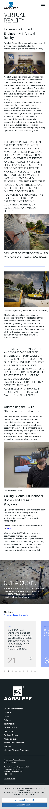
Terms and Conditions (14, 742)
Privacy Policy (9, 779)
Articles (7, 720)
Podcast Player (11, 735)
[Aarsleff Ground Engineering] (11, 5)
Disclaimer (9, 731)
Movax (36, 102)
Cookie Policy (10, 727)
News (6, 716)
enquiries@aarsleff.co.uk (15, 760)
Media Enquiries (11, 739)
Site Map (8, 746)
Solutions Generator (13, 709)
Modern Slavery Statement (16, 750)
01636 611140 (11, 762)
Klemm (25, 102)
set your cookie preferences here (24, 792)
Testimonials (9, 724)
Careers (7, 712)
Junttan (17, 102)
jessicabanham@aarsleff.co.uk (17, 518)
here (9, 528)
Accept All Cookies (24, 805)
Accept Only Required (24, 800)
